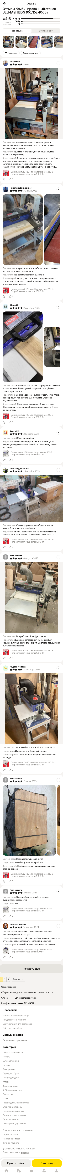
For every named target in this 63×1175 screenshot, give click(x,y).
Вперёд (16, 979)
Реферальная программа (15, 1040)
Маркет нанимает (11, 1139)
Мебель (6, 1057)
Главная (6, 1171)
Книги (6, 1098)
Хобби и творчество (12, 1090)
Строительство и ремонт (15, 1115)
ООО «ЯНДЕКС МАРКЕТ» (22, 1149)
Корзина (44, 1171)
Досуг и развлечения (13, 1052)
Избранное (31, 1171)
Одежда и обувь (11, 1073)
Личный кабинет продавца (16, 1015)
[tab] (8, 42)
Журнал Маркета (11, 1143)
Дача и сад (8, 1094)
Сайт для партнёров (12, 1028)
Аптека (6, 1082)
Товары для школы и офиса (16, 1103)
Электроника (9, 1069)
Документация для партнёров (17, 1024)
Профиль (56, 1171)
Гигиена (6, 1065)
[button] (4, 4)
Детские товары (11, 1119)
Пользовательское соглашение (17, 1130)
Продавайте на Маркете (14, 1020)
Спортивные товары (12, 1107)
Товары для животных (13, 1111)
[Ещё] (58, 63)
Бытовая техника (11, 1061)
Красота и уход (10, 1086)
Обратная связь (10, 1134)
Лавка (19, 1171)
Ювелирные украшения (14, 1123)
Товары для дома (11, 1077)
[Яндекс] (25, 1152)
